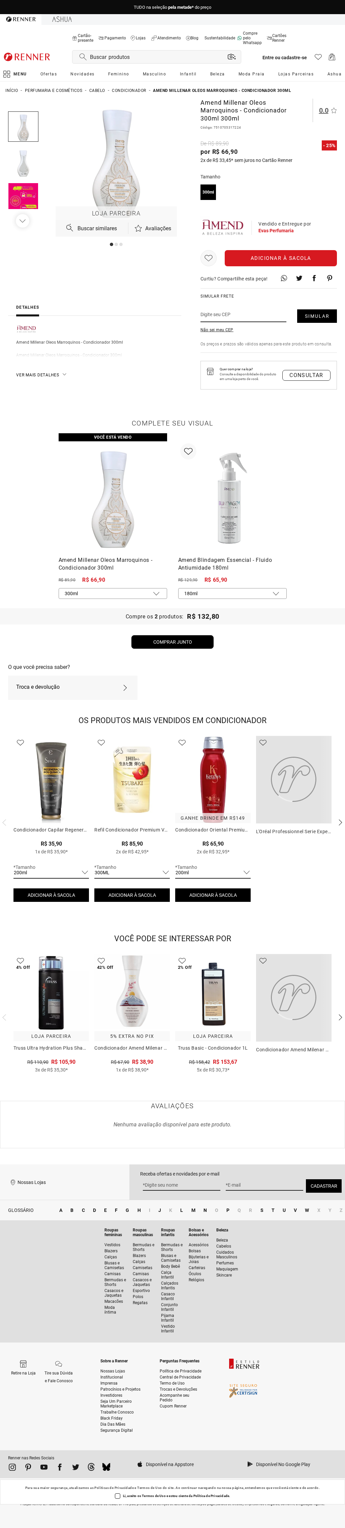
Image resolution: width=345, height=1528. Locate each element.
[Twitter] (75, 1468)
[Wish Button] (208, 258)
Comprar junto (172, 642)
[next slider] (3, 821)
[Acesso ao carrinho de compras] (332, 59)
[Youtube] (44, 1468)
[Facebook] (60, 1468)
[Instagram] (12, 1468)
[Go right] (23, 220)
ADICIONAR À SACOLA (51, 895)
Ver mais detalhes (37, 375)
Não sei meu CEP (216, 330)
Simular (317, 316)
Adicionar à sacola (281, 258)
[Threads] (91, 1468)
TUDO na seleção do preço (172, 7)
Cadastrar (324, 1186)
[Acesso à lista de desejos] (318, 59)
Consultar (306, 375)
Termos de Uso (149, 1488)
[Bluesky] (106, 1468)
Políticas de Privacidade (114, 1488)
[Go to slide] (111, 244)
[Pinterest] (28, 1468)
